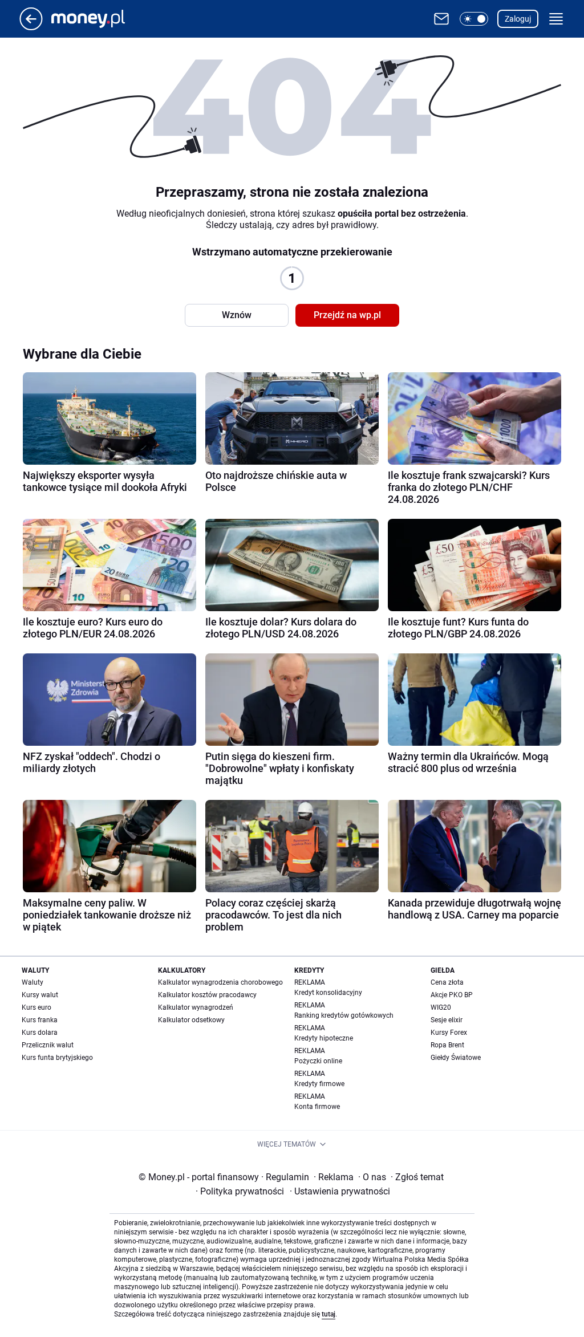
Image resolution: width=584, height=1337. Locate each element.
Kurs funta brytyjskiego (57, 1058)
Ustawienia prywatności (340, 1191)
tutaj (328, 1314)
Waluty (32, 982)
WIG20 (441, 1007)
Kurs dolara (40, 1033)
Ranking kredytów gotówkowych (344, 1015)
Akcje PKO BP (452, 995)
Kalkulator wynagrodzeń (195, 1007)
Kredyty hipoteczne (323, 1038)
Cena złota (447, 982)
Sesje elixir (447, 1020)
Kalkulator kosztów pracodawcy (207, 995)
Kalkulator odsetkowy (191, 1020)
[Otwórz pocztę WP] (441, 19)
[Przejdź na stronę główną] (31, 27)
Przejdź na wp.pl (347, 315)
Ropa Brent (447, 1045)
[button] (474, 19)
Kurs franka (40, 1020)
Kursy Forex (449, 1033)
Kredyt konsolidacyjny (328, 993)
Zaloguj (518, 18)
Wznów (237, 315)
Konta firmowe (317, 1107)
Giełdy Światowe (456, 1058)
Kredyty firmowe (319, 1084)
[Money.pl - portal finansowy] (97, 19)
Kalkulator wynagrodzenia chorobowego (220, 982)
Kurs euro (36, 1007)
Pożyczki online (318, 1061)
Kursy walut (40, 995)
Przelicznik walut (48, 1045)
